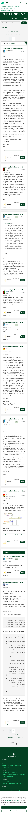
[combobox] (10, 22)
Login (20, 18)
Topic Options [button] (5, 27)
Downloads (4, 789)
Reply (22, 157)
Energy (16, 763)
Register (14, 18)
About (15, 781)
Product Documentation (13, 789)
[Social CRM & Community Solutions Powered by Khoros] (14, 743)
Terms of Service (14, 774)
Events (21, 783)
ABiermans (22, 552)
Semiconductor (18, 765)
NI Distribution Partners (7, 772)
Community (8, 6)
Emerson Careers (21, 781)
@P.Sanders (7, 223)
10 (7, 724)
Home (2, 6)
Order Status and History (18, 772)
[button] (4, 157)
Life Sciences (10, 765)
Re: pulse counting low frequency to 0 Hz (13, 167)
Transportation (6, 767)
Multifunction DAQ (5, 10)
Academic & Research (6, 762)
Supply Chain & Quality (13, 783)
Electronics (11, 763)
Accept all (14, 807)
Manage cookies (14, 810)
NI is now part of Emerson (7, 781)
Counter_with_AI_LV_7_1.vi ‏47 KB (14, 150)
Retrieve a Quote (6, 774)
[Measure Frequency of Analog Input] (14, 519)
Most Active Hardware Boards (8, 8)
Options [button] (22, 51)
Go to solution (12, 43)
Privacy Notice (7, 800)
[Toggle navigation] (7, 3)
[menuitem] (21, 3)
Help (25, 18)
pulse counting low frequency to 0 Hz (12, 48)
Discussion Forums (16, 6)
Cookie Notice (16, 800)
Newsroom (5, 783)
